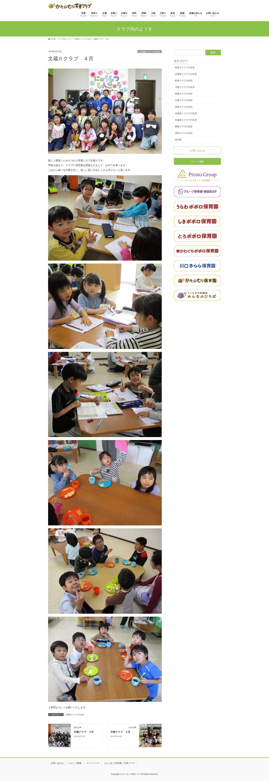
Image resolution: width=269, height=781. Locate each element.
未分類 (178, 139)
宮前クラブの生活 (183, 106)
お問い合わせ (57, 762)
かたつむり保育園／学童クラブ (119, 762)
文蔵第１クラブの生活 (186, 113)
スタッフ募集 (75, 762)
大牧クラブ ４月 (120, 731)
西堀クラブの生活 (183, 126)
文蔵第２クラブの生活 (149, 51)
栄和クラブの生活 (183, 132)
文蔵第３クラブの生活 (186, 73)
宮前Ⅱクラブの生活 (185, 67)
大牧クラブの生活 (183, 100)
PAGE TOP (260, 755)
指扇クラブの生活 (183, 93)
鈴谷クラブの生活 (183, 80)
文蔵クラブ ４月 (84, 731)
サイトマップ (92, 762)
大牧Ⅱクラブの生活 (185, 86)
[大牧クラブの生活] (150, 735)
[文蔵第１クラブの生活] (59, 735)
